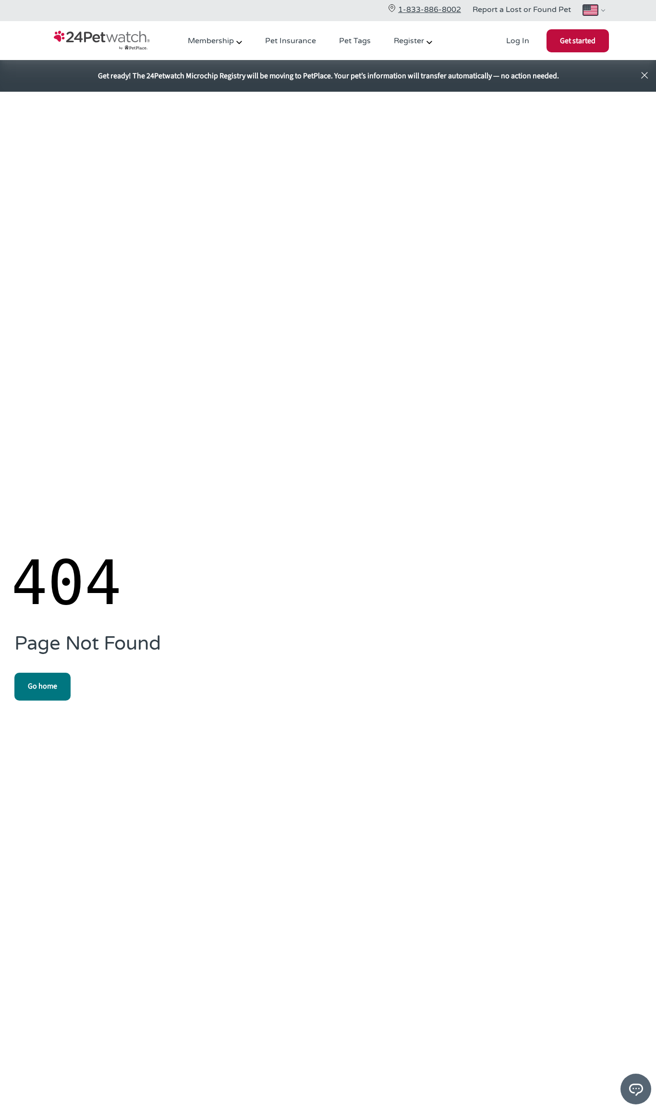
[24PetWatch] (102, 41)
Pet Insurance (290, 41)
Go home (42, 686)
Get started (577, 41)
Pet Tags (355, 41)
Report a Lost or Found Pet (522, 9)
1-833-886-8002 (429, 9)
